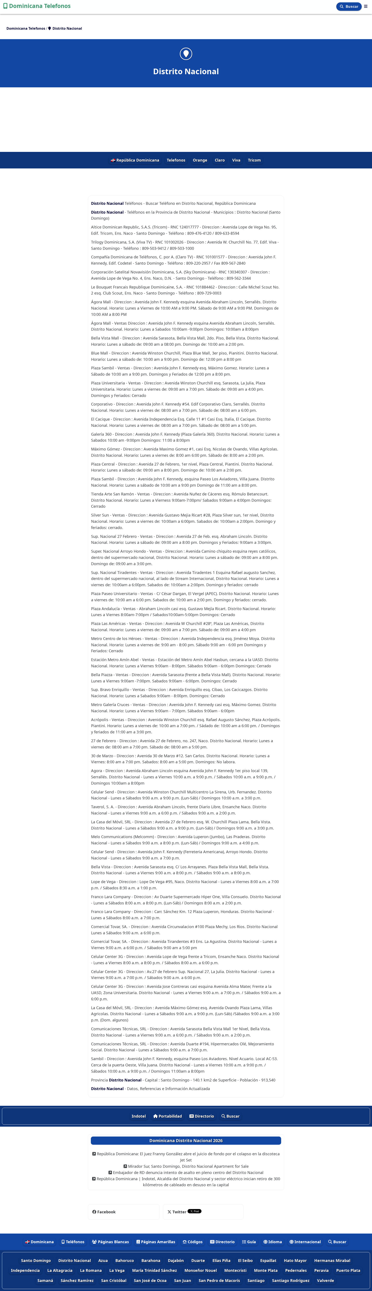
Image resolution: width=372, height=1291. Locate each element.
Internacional (307, 1241)
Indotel (139, 1116)
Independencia (25, 1270)
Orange (200, 160)
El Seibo (245, 1260)
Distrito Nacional (107, 203)
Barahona (150, 1260)
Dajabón (176, 1260)
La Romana (91, 1270)
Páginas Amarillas (157, 1241)
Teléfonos (74, 1241)
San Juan (182, 1280)
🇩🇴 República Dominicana (135, 160)
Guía (251, 1241)
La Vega (117, 1270)
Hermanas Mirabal (332, 1260)
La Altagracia (60, 1270)
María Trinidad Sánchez (154, 1270)
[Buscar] (342, 6)
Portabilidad (170, 1116)
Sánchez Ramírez (77, 1280)
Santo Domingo (36, 1260)
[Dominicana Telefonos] (365, 6)
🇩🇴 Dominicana (39, 1241)
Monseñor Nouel (200, 1270)
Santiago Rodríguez (291, 1280)
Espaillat (268, 1260)
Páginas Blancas (113, 1241)
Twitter (179, 1211)
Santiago (256, 1280)
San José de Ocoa (150, 1280)
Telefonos (176, 160)
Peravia (321, 1270)
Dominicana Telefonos (40, 6)
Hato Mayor (295, 1260)
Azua (103, 1260)
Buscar (352, 6)
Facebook (106, 1211)
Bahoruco (124, 1260)
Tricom (254, 160)
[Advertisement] (186, 119)
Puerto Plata (348, 1270)
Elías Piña (221, 1260)
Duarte (198, 1260)
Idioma (274, 1241)
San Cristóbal (113, 1280)
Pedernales (296, 1270)
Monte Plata (266, 1270)
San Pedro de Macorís (219, 1280)
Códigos (195, 1241)
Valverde (325, 1280)
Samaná (45, 1280)
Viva (236, 160)
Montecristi (235, 1270)
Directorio (204, 1116)
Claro (220, 160)
